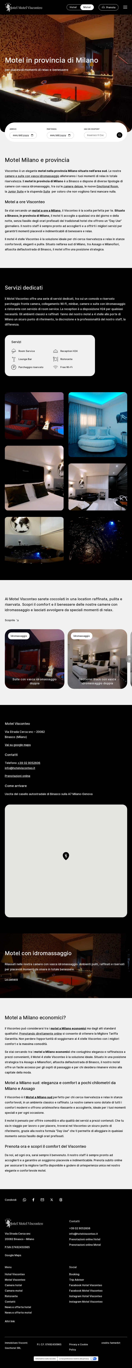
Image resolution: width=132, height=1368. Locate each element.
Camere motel (14, 1290)
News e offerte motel (18, 1312)
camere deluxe (73, 186)
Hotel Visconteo (15, 1274)
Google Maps (13, 1255)
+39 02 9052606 (29, 763)
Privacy (73, 1344)
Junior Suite (16, 191)
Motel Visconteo (15, 1279)
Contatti (10, 1301)
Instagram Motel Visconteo (86, 1301)
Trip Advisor (76, 1279)
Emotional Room (107, 186)
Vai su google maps (18, 745)
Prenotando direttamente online (40, 1033)
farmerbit (115, 1342)
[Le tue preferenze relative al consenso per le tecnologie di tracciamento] (67, 1365)
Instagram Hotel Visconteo (85, 1296)
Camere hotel (13, 1285)
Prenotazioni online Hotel (84, 1239)
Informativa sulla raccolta (45, 1359)
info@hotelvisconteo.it (20, 768)
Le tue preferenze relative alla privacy (74, 1359)
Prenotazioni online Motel (85, 1245)
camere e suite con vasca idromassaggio (32, 176)
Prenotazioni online (17, 776)
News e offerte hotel (18, 1307)
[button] (66, 856)
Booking (74, 1274)
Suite (46, 191)
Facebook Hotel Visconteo (85, 1285)
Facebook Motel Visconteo (86, 1290)
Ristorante (11, 1296)
